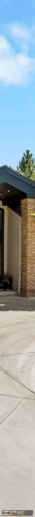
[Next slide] (30, 513)
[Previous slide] (28, 513)
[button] (6, 513)
